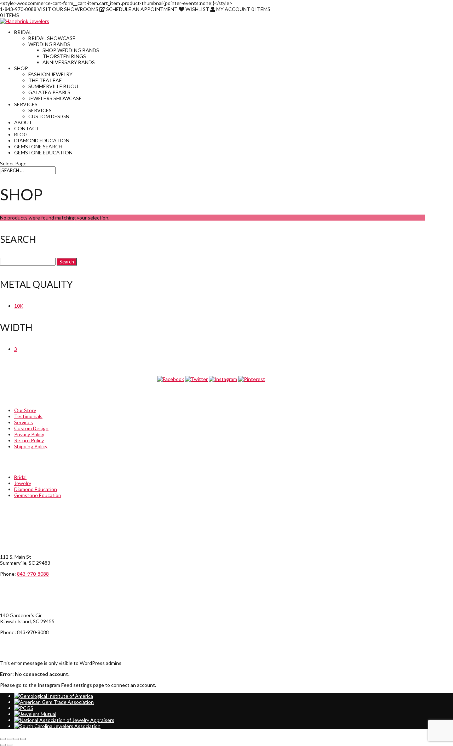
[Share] (16, 739)
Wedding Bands (49, 44)
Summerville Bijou (53, 86)
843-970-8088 (33, 574)
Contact (26, 128)
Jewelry (22, 483)
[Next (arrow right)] (9, 745)
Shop (21, 68)
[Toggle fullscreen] (9, 739)
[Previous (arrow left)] (3, 745)
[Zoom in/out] (3, 739)
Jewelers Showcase (55, 98)
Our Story (25, 410)
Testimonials (28, 416)
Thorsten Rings (64, 56)
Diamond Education (41, 140)
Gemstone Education (43, 152)
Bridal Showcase (51, 38)
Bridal (23, 32)
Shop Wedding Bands (70, 50)
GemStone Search (38, 146)
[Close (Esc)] (23, 739)
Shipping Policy (30, 446)
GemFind (415, 737)
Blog (21, 134)
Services (26, 104)
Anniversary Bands (68, 62)
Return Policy (29, 440)
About (23, 122)
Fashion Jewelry (50, 74)
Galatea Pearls (49, 92)
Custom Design (48, 116)
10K (18, 306)
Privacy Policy (29, 434)
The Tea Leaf (45, 80)
